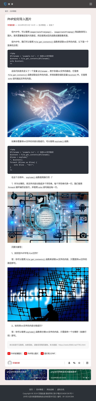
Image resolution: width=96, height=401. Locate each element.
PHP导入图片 (33, 353)
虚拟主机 (60, 389)
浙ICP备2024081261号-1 (63, 393)
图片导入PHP (49, 353)
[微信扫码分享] (74, 363)
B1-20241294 (68, 396)
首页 (6, 11)
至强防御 (11, 25)
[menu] (90, 4)
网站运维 (50, 389)
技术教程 (42, 25)
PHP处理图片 (16, 353)
